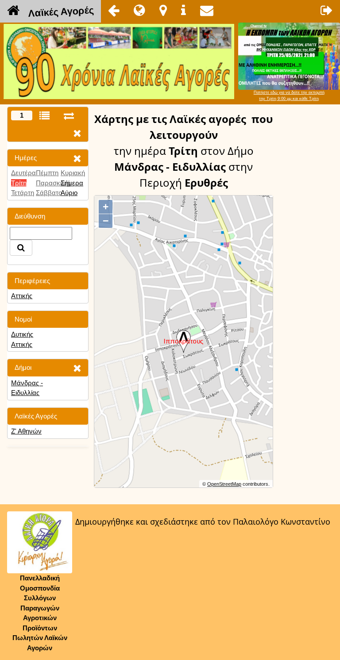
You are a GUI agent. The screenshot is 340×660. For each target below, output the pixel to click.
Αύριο (69, 192)
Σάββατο (49, 192)
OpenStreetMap (224, 484)
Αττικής (21, 295)
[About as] (183, 10)
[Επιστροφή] (114, 10)
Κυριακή (73, 173)
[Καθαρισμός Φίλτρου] (77, 158)
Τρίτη (19, 183)
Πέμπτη (47, 173)
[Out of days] (69, 115)
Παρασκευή (53, 183)
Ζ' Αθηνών (26, 431)
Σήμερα (72, 183)
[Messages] (206, 10)
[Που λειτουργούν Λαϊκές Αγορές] (163, 10)
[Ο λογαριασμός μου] (326, 10)
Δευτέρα (23, 173)
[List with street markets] (44, 115)
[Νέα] (139, 10)
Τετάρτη (22, 192)
